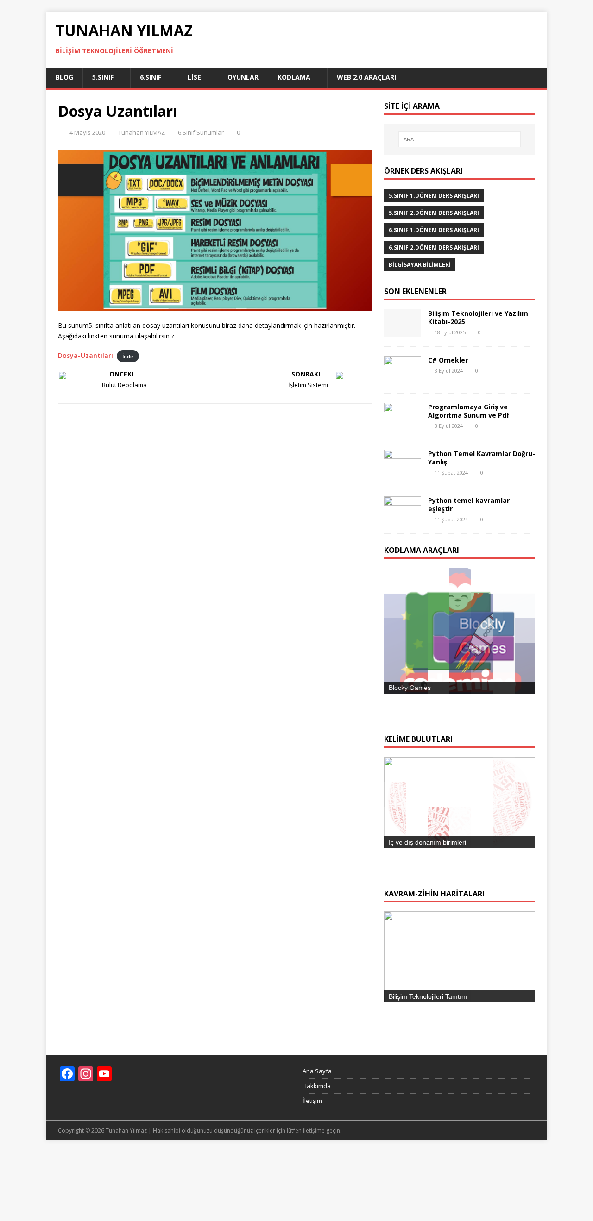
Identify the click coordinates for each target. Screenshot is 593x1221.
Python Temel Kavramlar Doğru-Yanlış (481, 457)
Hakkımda (317, 1155)
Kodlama (294, 77)
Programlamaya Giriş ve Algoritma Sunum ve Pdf (469, 411)
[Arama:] (459, 139)
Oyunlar (243, 77)
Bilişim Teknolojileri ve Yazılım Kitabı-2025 (478, 317)
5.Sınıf (103, 77)
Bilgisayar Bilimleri (420, 265)
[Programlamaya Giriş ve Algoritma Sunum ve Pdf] (402, 424)
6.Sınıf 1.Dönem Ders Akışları (434, 230)
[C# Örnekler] (402, 378)
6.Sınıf (150, 77)
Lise (194, 77)
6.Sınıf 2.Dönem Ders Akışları (434, 247)
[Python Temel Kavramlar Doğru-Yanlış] (402, 471)
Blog (64, 77)
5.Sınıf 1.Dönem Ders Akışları (434, 196)
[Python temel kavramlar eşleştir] (402, 518)
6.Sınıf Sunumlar (201, 132)
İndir (128, 355)
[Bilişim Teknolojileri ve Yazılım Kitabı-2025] (402, 331)
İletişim (312, 1169)
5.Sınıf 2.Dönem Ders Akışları (434, 213)
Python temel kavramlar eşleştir (469, 504)
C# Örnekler (448, 360)
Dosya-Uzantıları (85, 355)
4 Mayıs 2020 (87, 132)
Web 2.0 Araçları (366, 77)
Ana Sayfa (317, 1140)
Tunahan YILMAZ (141, 132)
